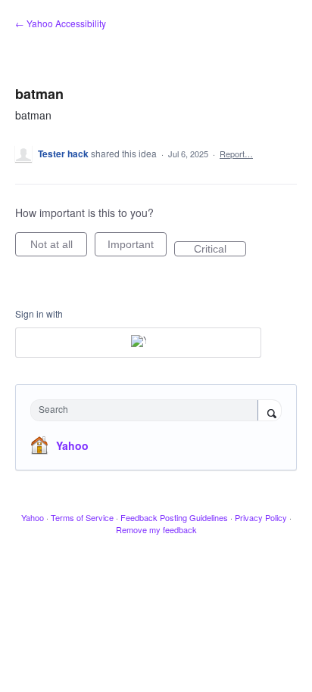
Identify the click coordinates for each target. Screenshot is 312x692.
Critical (220, 249)
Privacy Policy (261, 517)
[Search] (269, 411)
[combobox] (147, 410)
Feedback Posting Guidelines (174, 517)
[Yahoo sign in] (138, 342)
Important (137, 247)
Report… (236, 153)
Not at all (58, 247)
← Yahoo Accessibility (60, 23)
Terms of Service (82, 517)
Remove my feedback (156, 529)
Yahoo (72, 445)
